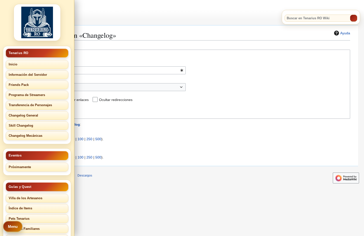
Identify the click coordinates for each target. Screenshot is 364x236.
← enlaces (49, 145)
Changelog (22, 43)
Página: (18, 63)
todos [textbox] (20, 87)
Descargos (85, 175)
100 (80, 139)
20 (66, 139)
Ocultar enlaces (76, 100)
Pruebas (20, 151)
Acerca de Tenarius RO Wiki (56, 175)
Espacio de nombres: (29, 80)
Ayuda (345, 33)
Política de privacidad (19, 175)
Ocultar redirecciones (115, 100)
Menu (13, 226)
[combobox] (99, 70)
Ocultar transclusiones (36, 100)
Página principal (26, 145)
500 (98, 139)
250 (89, 139)
